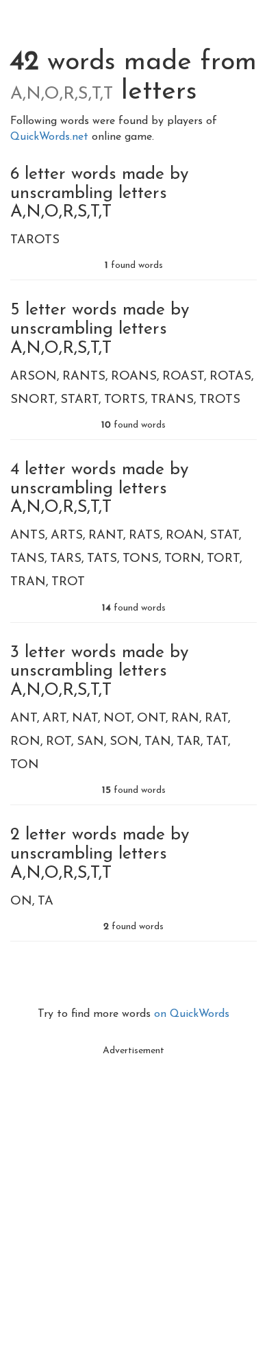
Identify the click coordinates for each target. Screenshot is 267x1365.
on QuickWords (191, 1014)
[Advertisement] (133, 1197)
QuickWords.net (51, 137)
